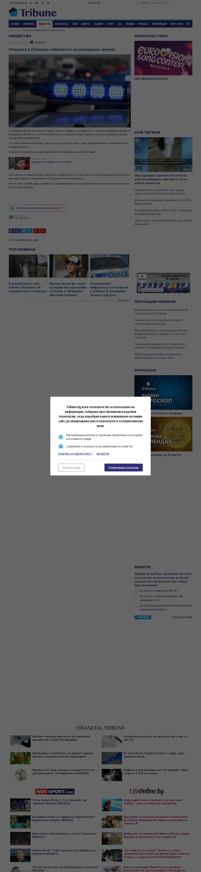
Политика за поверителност (75, 454)
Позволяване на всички (124, 467)
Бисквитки (103, 454)
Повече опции (71, 467)
